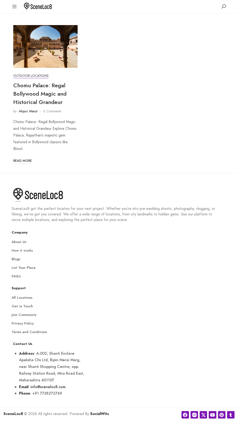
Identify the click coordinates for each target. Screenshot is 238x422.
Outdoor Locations (31, 76)
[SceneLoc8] (38, 6)
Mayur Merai (28, 111)
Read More (22, 160)
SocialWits (99, 413)
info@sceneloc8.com (48, 387)
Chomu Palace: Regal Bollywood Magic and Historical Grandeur (39, 93)
